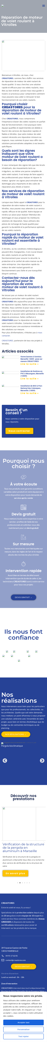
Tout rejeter (23, 1036)
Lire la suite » (29, 364)
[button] (43, 5)
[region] (23, 1017)
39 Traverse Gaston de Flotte (14, 948)
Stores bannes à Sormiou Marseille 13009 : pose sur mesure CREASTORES (31, 359)
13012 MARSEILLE (9, 951)
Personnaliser (23, 1029)
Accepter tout (23, 1022)
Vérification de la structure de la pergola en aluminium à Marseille (23, 847)
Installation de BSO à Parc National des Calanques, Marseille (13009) (31, 388)
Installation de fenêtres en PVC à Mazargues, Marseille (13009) (32, 373)
